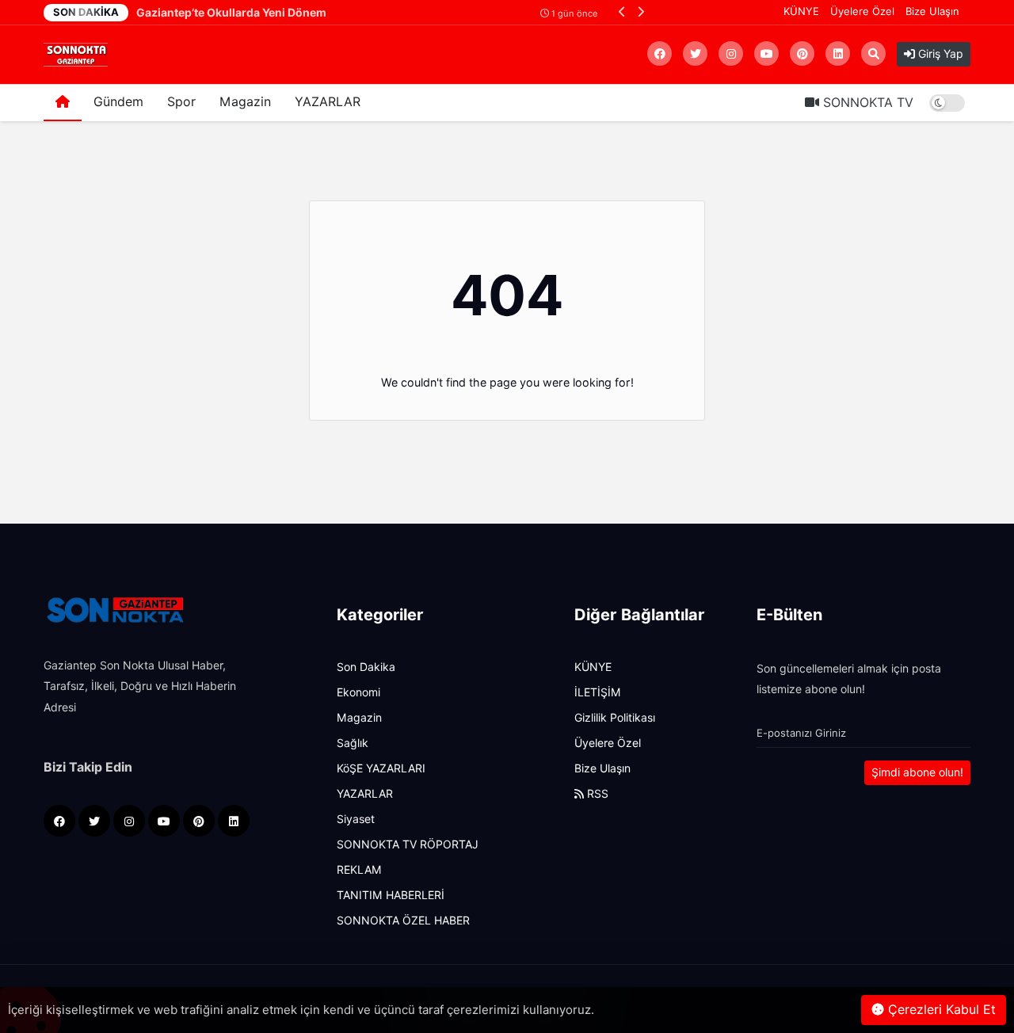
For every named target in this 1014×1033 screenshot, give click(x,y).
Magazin (245, 101)
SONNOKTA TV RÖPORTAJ (407, 844)
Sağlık (352, 743)
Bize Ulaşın (932, 11)
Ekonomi (358, 692)
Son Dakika (366, 667)
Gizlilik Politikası (614, 717)
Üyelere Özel (862, 11)
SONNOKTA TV (866, 102)
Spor (181, 101)
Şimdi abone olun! (917, 772)
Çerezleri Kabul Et (940, 1009)
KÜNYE (801, 11)
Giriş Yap (939, 54)
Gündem (118, 101)
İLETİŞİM (597, 692)
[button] (622, 11)
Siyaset (356, 819)
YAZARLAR (327, 101)
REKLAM (359, 869)
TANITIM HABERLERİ (390, 895)
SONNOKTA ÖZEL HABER (403, 920)
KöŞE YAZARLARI (381, 768)
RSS (596, 793)
